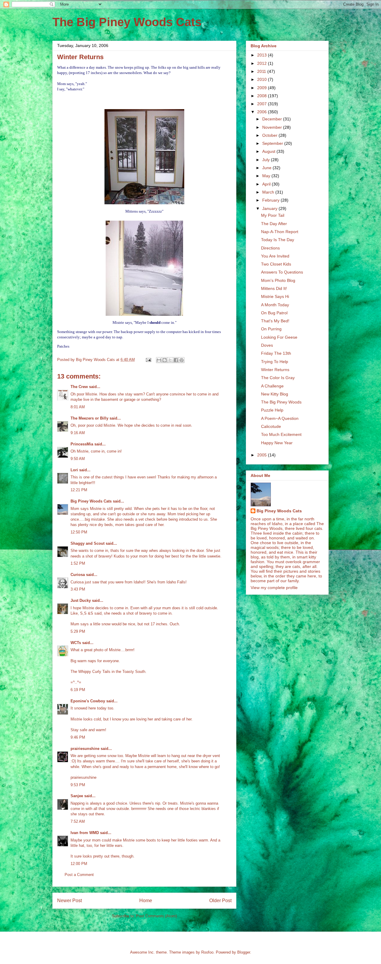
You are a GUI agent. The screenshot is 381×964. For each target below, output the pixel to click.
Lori (74, 470)
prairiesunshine (85, 748)
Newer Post (69, 900)
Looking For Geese (279, 337)
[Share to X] (170, 360)
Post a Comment (79, 874)
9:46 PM (78, 737)
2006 (262, 111)
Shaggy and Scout (87, 543)
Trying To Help (274, 361)
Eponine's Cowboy (88, 701)
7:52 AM (78, 821)
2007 (262, 103)
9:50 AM (78, 458)
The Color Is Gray (278, 377)
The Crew (79, 386)
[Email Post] (148, 359)
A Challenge (272, 386)
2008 (262, 95)
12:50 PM (79, 532)
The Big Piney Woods (281, 402)
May (266, 175)
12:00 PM (79, 863)
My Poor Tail (272, 215)
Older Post (220, 900)
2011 (262, 71)
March (268, 192)
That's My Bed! (275, 320)
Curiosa (78, 574)
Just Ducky (81, 600)
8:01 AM (78, 407)
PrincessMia (82, 444)
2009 (262, 87)
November (272, 127)
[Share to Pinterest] (182, 360)
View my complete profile (274, 587)
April (267, 184)
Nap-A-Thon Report (279, 231)
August (269, 151)
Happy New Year (277, 442)
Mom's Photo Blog (278, 280)
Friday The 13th (276, 353)
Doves (267, 345)
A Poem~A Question (280, 418)
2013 (262, 55)
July (266, 159)
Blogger (243, 952)
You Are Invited (275, 256)
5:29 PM (78, 631)
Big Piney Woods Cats (91, 501)
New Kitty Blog (274, 394)
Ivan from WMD (85, 832)
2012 (262, 63)
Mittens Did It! (274, 288)
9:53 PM (78, 785)
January (270, 208)
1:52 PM (78, 563)
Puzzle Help (272, 410)
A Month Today (275, 304)
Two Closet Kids (276, 264)
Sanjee (77, 796)
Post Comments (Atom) (156, 916)
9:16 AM (78, 433)
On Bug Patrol (274, 312)
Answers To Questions (282, 272)
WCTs (76, 642)
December (272, 119)
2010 (262, 79)
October (270, 135)
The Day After (274, 223)
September (273, 143)
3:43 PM (78, 589)
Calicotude (271, 426)
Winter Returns (275, 369)
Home (145, 900)
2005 (262, 455)
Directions (270, 248)
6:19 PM (78, 689)
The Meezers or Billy (89, 418)
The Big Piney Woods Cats (127, 22)
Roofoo (207, 952)
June (267, 167)
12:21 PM (79, 490)
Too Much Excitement (281, 434)
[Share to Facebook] (176, 360)
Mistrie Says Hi (275, 296)
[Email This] (159, 360)
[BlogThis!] (165, 360)
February (271, 200)
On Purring (271, 328)
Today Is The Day (277, 239)
